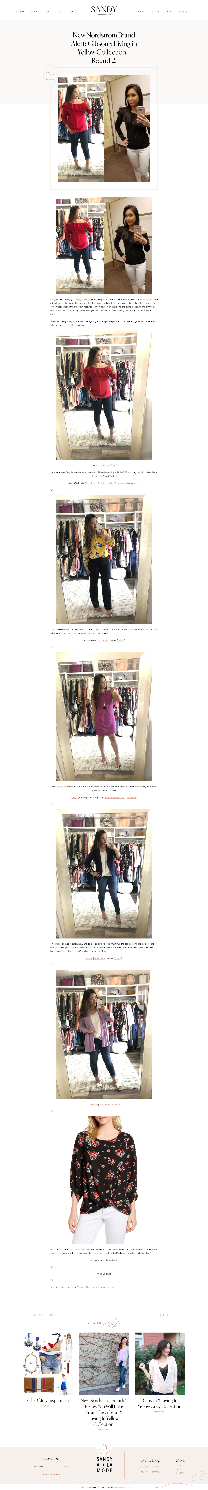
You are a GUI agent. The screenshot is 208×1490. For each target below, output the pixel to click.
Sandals (116, 1104)
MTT (129, 1487)
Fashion (20, 12)
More (180, 1460)
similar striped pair (115, 797)
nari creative (120, 1487)
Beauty (33, 12)
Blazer (89, 958)
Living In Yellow (83, 299)
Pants (105, 640)
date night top (109, 465)
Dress (74, 797)
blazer (58, 943)
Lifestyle (59, 12)
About (141, 12)
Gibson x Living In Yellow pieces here (95, 1287)
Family (46, 12)
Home (72, 12)
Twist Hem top (82, 1249)
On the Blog (150, 1460)
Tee (96, 958)
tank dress (61, 786)
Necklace (132, 797)
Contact (155, 12)
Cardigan (93, 1104)
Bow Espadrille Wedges (110, 483)
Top (87, 483)
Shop (168, 12)
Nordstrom (146, 299)
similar (121, 640)
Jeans (93, 483)
